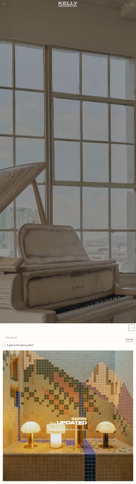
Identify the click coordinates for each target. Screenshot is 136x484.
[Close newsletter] (131, 327)
